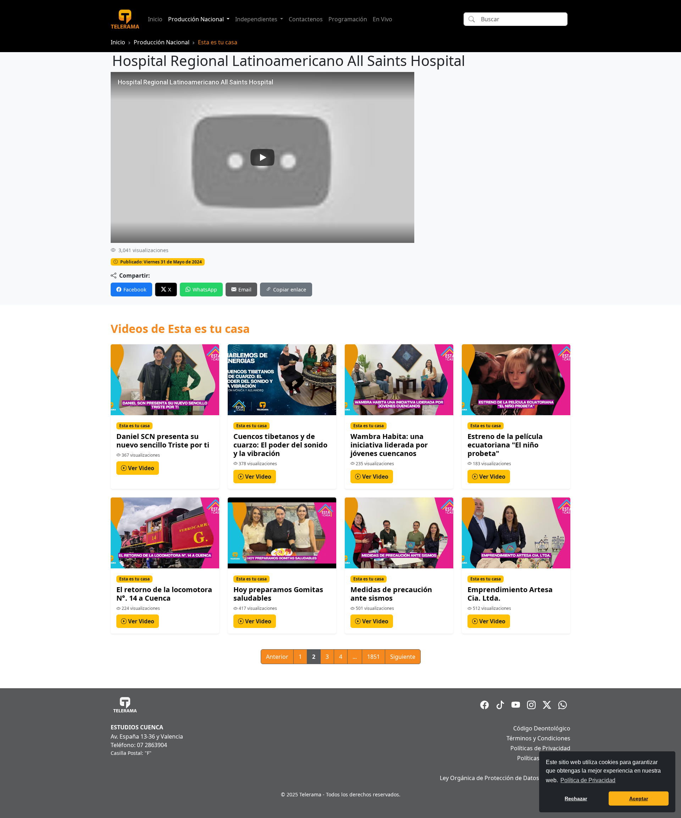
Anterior (277, 657)
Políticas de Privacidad (540, 748)
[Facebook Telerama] (484, 705)
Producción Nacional (161, 42)
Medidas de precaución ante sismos (391, 594)
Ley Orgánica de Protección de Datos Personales (505, 778)
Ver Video (140, 468)
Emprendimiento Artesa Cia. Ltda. (510, 594)
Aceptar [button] (638, 798)
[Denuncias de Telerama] (562, 705)
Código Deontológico (541, 728)
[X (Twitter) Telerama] (547, 705)
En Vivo (382, 19)
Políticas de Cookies (543, 758)
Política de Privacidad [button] (587, 780)
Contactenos (306, 19)
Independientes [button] (257, 19)
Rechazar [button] (576, 798)
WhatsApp (205, 289)
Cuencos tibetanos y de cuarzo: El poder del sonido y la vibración (280, 445)
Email (244, 289)
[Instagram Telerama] (531, 705)
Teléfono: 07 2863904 (139, 745)
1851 (373, 657)
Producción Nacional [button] (196, 19)
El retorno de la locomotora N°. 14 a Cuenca (164, 594)
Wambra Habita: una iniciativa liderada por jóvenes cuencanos (389, 445)
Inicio (155, 19)
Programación (347, 19)
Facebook (134, 289)
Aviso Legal (555, 768)
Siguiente (402, 657)
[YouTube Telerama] (515, 705)
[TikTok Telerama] (500, 705)
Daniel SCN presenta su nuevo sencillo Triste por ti (162, 441)
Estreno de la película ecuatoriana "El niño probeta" (505, 445)
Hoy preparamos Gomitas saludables (278, 594)
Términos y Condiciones (538, 738)
